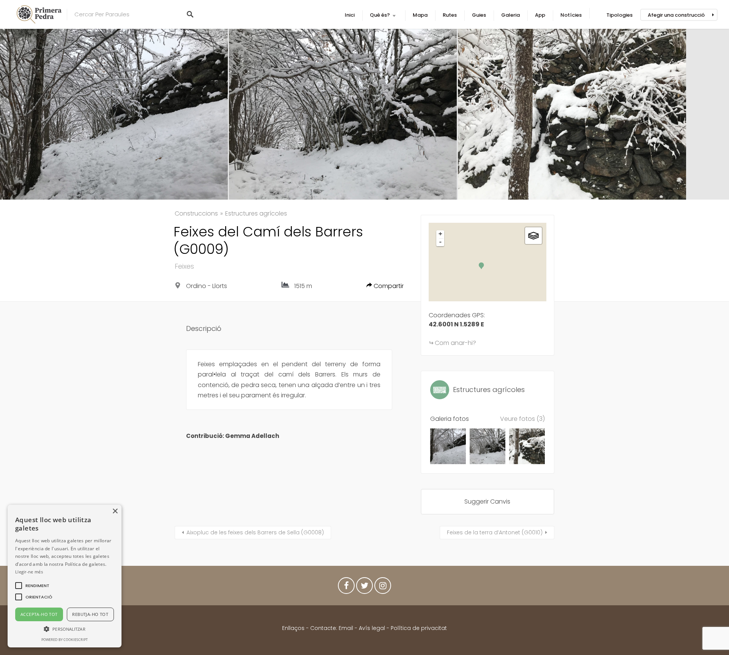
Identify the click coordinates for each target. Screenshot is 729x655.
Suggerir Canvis (487, 501)
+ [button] (440, 233)
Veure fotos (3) (522, 418)
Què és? (380, 15)
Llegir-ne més (29, 572)
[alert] (65, 576)
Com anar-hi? (455, 343)
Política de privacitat (419, 628)
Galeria (510, 15)
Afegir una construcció (676, 15)
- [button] (440, 241)
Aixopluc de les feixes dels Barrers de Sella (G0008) (255, 532)
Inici (350, 15)
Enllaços (294, 628)
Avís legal (372, 628)
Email (346, 628)
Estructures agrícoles (256, 213)
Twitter (364, 587)
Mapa (420, 15)
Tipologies (619, 15)
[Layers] (533, 235)
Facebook (346, 587)
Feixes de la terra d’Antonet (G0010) (495, 532)
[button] (37, 585)
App (540, 15)
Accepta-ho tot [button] (39, 614)
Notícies (571, 15)
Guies (479, 15)
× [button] (115, 511)
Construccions (196, 213)
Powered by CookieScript (64, 639)
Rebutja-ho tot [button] (90, 614)
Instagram (382, 587)
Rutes (450, 15)
